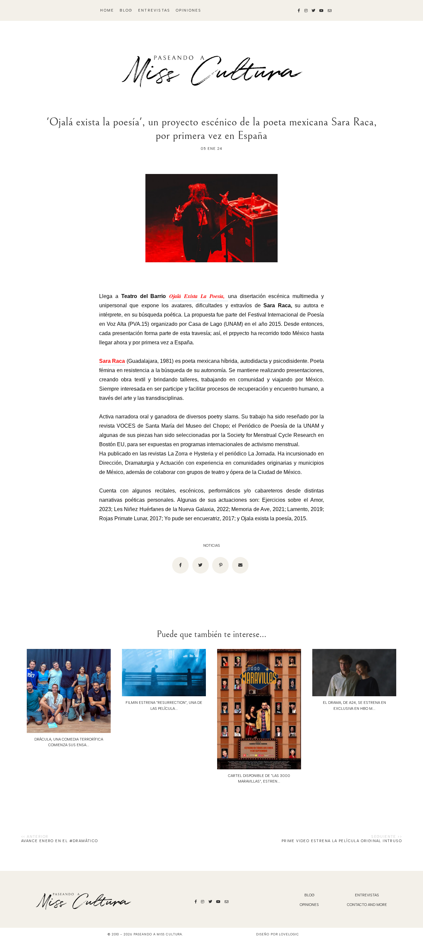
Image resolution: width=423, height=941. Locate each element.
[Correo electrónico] (240, 565)
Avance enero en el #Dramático (59, 841)
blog (126, 10)
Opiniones (189, 10)
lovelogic (289, 934)
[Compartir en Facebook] (180, 565)
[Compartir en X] (200, 565)
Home (107, 10)
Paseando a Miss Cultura (158, 934)
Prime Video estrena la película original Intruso (342, 841)
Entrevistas (154, 10)
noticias (211, 545)
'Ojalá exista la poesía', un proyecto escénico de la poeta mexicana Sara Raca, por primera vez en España (212, 128)
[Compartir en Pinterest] (220, 565)
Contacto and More (367, 905)
